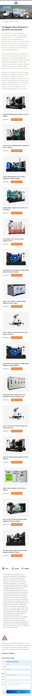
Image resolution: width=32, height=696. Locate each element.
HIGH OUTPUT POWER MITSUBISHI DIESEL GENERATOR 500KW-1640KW (15, 520)
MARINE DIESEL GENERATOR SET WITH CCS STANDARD (15, 209)
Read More (6, 119)
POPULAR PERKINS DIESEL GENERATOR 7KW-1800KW (16, 115)
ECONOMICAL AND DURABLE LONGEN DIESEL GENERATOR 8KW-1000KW (16, 271)
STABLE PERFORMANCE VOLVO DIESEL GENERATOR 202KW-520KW (14, 178)
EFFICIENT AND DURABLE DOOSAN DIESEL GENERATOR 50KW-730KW (15, 551)
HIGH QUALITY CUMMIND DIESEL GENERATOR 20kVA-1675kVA (16, 146)
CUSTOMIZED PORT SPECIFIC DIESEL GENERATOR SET (13, 240)
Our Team (5, 682)
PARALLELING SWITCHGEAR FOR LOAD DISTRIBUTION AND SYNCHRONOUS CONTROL (14, 396)
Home (6, 22)
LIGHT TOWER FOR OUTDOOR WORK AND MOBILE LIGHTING (15, 333)
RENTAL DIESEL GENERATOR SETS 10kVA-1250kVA (14, 489)
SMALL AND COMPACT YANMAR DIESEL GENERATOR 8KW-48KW (14, 302)
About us (4, 677)
